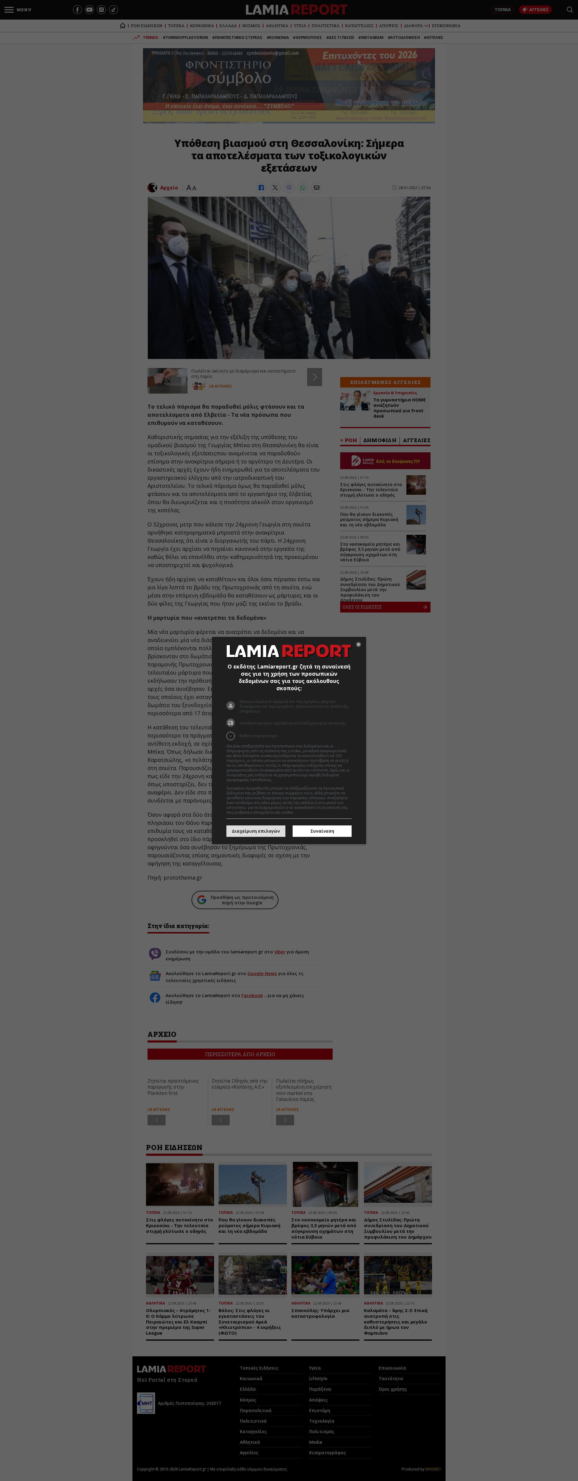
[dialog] (289, 740)
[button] (289, 736)
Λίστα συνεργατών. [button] (289, 779)
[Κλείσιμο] (359, 644)
